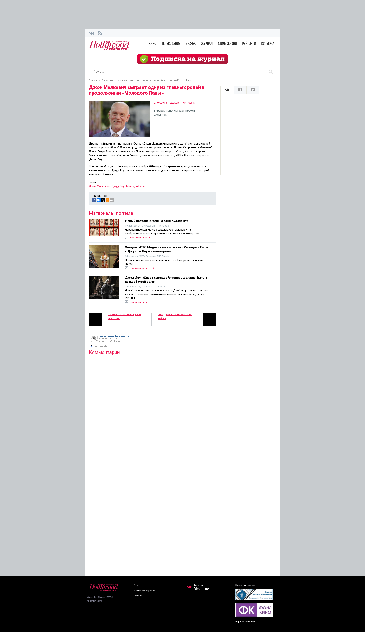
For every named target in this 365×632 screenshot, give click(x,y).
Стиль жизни (227, 44)
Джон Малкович (99, 186)
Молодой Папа (135, 186)
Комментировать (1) (142, 268)
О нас (136, 585)
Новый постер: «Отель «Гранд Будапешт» (156, 221)
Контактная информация (144, 590)
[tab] (227, 90)
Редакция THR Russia (181, 102)
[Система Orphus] (112, 347)
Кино (152, 44)
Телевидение (171, 44)
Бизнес (191, 44)
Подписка (138, 595)
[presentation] (227, 90)
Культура (267, 44)
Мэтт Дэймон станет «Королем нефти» (175, 316)
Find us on (201, 588)
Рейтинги (249, 44)
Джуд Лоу (118, 186)
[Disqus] (152, 406)
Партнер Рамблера (245, 621)
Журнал (207, 44)
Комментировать (140, 237)
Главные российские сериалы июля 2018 (124, 316)
